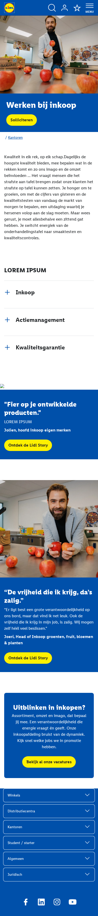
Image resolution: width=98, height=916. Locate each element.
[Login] (64, 8)
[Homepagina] (9, 8)
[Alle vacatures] (52, 8)
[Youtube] (73, 902)
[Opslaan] (77, 8)
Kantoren (15, 137)
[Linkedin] (41, 902)
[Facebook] (26, 902)
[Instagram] (57, 902)
